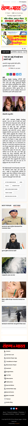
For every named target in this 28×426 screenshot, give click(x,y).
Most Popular (6, 205)
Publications (9, 382)
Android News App (11, 388)
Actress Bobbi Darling (10, 182)
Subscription (9, 378)
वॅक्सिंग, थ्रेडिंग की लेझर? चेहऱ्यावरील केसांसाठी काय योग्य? (13, 300)
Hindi (21, 182)
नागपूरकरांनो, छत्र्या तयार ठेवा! (8, 275)
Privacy (17, 414)
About (4, 412)
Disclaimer (21, 412)
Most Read (16, 205)
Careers (8, 351)
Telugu (7, 185)
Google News (9, 371)
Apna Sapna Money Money (11, 189)
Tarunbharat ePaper (11, 361)
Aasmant (8, 368)
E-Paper (7, 13)
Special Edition (10, 385)
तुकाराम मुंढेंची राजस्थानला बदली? (9, 250)
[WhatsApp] (8, 74)
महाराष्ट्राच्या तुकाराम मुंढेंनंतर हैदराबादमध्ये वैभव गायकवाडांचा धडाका (12, 227)
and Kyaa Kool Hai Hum (10, 196)
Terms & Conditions (12, 412)
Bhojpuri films (15, 185)
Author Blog (9, 402)
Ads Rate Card (10, 354)
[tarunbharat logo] (14, 345)
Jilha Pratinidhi (10, 395)
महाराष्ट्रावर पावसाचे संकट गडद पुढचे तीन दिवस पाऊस (14, 323)
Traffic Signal (8, 192)
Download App (18, 13)
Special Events (10, 392)
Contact (23, 414)
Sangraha (17, 423)
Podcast (8, 399)
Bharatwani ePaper (11, 365)
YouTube (8, 375)
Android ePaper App (11, 358)
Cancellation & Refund (8, 414)
